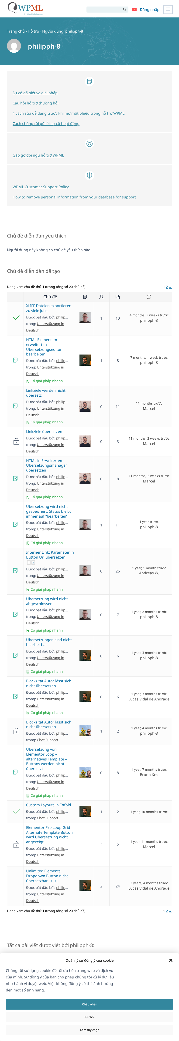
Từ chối (89, 1017)
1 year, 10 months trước (149, 812)
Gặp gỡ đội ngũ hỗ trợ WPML (38, 155)
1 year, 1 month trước (149, 568)
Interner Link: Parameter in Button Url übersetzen (50, 555)
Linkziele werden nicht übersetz (45, 393)
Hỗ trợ (33, 31)
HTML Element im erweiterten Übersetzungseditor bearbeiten (44, 347)
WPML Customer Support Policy (41, 186)
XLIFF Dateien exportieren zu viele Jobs (48, 308)
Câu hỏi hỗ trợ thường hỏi (36, 103)
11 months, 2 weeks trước (149, 438)
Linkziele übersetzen (44, 431)
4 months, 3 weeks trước (149, 315)
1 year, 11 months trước (149, 842)
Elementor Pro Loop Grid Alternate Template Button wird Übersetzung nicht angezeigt (49, 834)
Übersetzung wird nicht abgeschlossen (47, 601)
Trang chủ (16, 31)
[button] (171, 960)
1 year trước (148, 522)
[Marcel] (85, 410)
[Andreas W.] (85, 322)
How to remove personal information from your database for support (74, 197)
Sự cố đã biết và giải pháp (35, 92)
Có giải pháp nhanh (46, 380)
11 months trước (149, 403)
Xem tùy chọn (89, 1030)
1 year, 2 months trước (149, 612)
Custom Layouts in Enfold (48, 804)
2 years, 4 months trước (149, 883)
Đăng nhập (149, 9)
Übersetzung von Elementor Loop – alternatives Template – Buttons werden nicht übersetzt (46, 759)
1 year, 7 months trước (149, 769)
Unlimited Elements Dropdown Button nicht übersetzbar (47, 875)
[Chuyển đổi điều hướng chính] (168, 9)
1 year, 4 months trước (149, 728)
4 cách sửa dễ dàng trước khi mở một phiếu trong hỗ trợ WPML (68, 113)
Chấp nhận (89, 1004)
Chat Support (47, 739)
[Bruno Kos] (85, 734)
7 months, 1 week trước (149, 357)
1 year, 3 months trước (149, 653)
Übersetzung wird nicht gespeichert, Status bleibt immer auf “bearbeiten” (48, 511)
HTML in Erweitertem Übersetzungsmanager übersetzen (46, 465)
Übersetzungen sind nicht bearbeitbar (49, 642)
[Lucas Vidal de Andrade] (85, 364)
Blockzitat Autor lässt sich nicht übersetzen (48, 683)
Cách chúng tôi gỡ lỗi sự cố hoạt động (46, 123)
